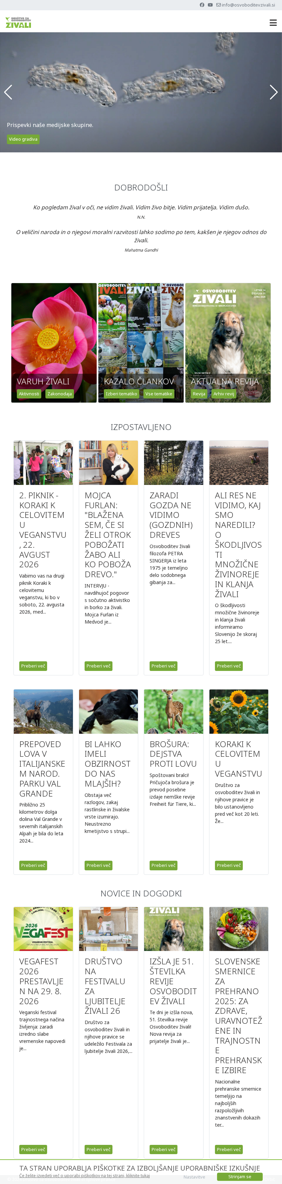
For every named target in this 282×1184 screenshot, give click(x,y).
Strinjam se (239, 1176)
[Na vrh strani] (269, 1171)
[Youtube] (210, 5)
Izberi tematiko (121, 394)
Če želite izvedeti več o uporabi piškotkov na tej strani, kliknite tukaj (84, 1176)
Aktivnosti (29, 394)
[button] (8, 92)
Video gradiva (23, 139)
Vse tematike (158, 394)
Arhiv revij (224, 394)
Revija (199, 394)
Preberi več (33, 666)
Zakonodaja (59, 394)
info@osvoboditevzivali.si (248, 5)
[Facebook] (202, 5)
